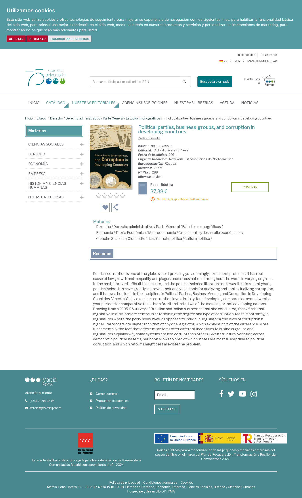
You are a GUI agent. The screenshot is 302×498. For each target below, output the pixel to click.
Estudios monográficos (143, 118)
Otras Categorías (46, 197)
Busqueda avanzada (214, 81)
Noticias (249, 103)
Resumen (102, 253)
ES (225, 61)
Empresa (37, 174)
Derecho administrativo (82, 118)
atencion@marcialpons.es (45, 407)
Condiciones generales (160, 482)
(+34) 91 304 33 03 (42, 400)
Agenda (227, 103)
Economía (104, 233)
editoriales (93, 103)
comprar (250, 187)
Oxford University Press (171, 150)
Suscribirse (167, 409)
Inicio (35, 103)
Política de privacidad (111, 408)
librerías (193, 103)
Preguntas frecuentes (112, 401)
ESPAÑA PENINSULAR (262, 61)
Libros (41, 118)
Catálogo (55, 103)
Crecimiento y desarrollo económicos (209, 233)
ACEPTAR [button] (16, 39)
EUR (237, 61)
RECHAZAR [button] (37, 39)
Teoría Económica (130, 233)
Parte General (113, 118)
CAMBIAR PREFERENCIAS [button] (69, 39)
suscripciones (145, 103)
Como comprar (107, 393)
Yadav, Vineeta (149, 138)
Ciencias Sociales (110, 239)
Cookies (187, 482)
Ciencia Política (141, 239)
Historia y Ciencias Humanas (47, 185)
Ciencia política (169, 239)
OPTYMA (168, 491)
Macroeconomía (162, 233)
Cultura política (197, 239)
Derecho (56, 118)
